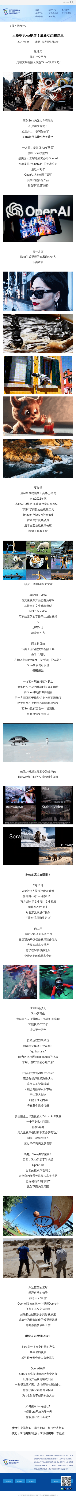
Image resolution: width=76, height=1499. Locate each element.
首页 (37, 10)
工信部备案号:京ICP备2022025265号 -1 (45, 1495)
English (67, 2)
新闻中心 (52, 10)
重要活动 (65, 10)
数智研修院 (66, 13)
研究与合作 (53, 13)
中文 (64, 2)
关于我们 (52, 16)
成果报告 (39, 16)
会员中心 (39, 13)
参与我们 (31, 1481)
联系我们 (19, 1481)
